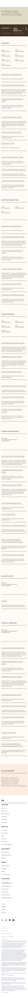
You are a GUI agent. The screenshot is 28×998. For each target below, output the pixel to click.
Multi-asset (4, 841)
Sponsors (3, 858)
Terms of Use (4, 930)
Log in (3, 904)
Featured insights (5, 865)
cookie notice (4, 939)
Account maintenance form (12, 85)
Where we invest (5, 813)
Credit (2, 836)
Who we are (4, 808)
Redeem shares (5, 889)
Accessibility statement (7, 936)
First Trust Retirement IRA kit (13, 170)
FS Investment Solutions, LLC (6, 982)
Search (3, 912)
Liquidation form (8, 514)
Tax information (5, 892)
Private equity (4, 833)
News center (4, 822)
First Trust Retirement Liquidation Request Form (12, 541)
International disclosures (7, 897)
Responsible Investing (6, 844)
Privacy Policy (5, 928)
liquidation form (8, 733)
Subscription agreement (11, 74)
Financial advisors (5, 852)
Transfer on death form (11, 117)
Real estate (4, 838)
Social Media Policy (6, 933)
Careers (3, 906)
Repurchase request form (12, 157)
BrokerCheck (12, 990)
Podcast (3, 871)
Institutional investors (6, 855)
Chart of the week (5, 874)
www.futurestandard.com (18, 953)
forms (4, 601)
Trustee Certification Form (12, 181)
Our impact (4, 819)
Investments (4, 830)
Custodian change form (11, 132)
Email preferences (5, 894)
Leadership (4, 816)
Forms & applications (6, 886)
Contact (3, 909)
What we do (4, 811)
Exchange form (7, 143)
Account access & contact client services (7, 882)
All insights (4, 868)
